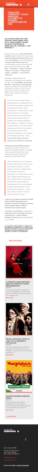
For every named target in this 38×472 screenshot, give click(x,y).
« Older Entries (11, 416)
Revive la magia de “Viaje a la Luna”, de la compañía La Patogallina (18, 341)
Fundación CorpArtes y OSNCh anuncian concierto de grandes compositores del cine (18, 18)
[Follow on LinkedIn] (31, 439)
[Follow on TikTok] (25, 439)
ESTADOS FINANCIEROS (23, 465)
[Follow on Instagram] (5, 439)
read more (9, 298)
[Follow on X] (10, 439)
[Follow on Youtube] (15, 439)
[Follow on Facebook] (20, 439)
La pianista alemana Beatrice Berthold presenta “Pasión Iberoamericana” (18, 284)
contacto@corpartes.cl (10, 457)
